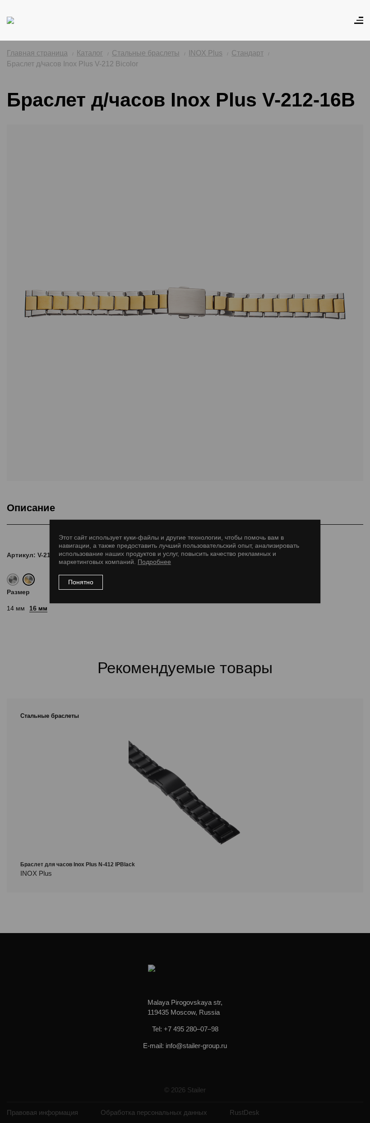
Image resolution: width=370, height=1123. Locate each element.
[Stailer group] (32, 20)
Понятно (80, 582)
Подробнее (154, 561)
